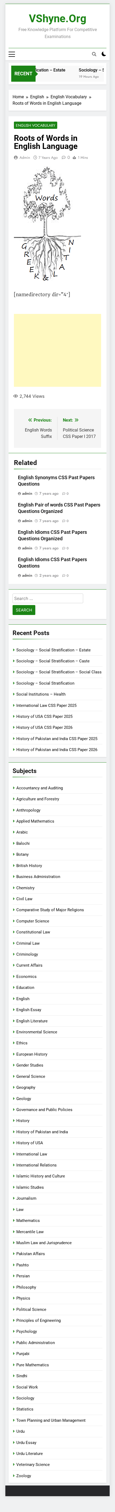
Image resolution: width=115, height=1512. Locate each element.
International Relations (36, 1165)
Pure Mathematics (32, 1365)
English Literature (32, 1021)
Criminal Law (28, 943)
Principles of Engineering (38, 1320)
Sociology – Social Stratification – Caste (53, 661)
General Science (30, 1076)
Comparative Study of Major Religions (50, 909)
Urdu (20, 1431)
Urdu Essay (26, 1442)
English (22, 998)
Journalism (26, 1198)
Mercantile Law (30, 1231)
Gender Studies (29, 1065)
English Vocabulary (35, 125)
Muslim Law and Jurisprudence (44, 1242)
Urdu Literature (29, 1453)
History (22, 1120)
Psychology (26, 1331)
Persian (23, 1276)
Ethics (22, 1043)
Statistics (24, 1409)
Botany (22, 854)
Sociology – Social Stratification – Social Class (59, 672)
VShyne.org (57, 18)
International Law (31, 1154)
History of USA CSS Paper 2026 (44, 727)
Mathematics (28, 1220)
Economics (26, 976)
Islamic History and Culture (40, 1176)
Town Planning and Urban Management (51, 1420)
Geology (23, 1098)
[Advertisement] (57, 350)
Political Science (31, 1309)
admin (25, 157)
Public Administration (35, 1342)
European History (31, 1054)
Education (25, 987)
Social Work (27, 1387)
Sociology (25, 1398)
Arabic (22, 832)
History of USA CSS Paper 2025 (44, 716)
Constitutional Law (33, 932)
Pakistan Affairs (30, 1253)
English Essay (28, 1009)
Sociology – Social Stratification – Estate (53, 650)
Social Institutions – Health (41, 694)
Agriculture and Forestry (37, 799)
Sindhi (21, 1376)
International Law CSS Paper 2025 (46, 705)
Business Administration (38, 876)
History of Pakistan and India (42, 1132)
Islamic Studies (30, 1187)
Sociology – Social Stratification (45, 683)
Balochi (23, 843)
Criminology (27, 954)
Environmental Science (36, 1032)
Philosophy (26, 1287)
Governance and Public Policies (44, 1109)
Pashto (22, 1265)
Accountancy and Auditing (39, 788)
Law (20, 1209)
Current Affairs (29, 965)
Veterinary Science (33, 1464)
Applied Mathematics (35, 821)
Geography (25, 1087)
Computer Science (32, 921)
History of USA (29, 1142)
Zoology (23, 1475)
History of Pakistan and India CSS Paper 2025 (56, 738)
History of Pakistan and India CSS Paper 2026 (56, 749)
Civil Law (24, 898)
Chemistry (25, 888)
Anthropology (28, 810)
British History (29, 865)
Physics (23, 1298)
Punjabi (22, 1353)
